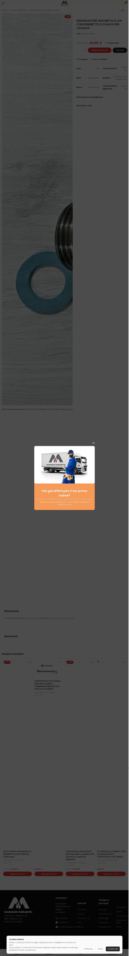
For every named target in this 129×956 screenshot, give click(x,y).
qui (76, 947)
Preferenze (88, 949)
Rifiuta (100, 949)
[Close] (93, 443)
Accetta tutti (113, 949)
